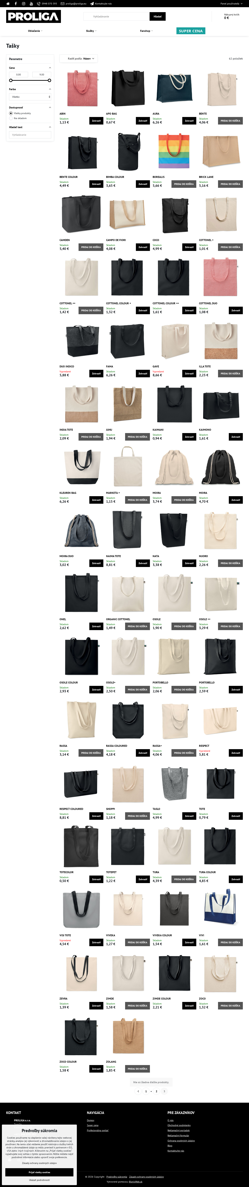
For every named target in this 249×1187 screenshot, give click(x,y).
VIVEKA (110, 935)
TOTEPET (111, 872)
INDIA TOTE (66, 429)
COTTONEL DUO (208, 303)
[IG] (24, 3)
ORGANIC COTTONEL (118, 619)
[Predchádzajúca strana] (138, 1091)
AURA (156, 113)
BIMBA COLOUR (115, 177)
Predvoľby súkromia (116, 1176)
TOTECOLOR (67, 872)
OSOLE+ (110, 682)
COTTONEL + (206, 240)
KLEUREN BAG (68, 492)
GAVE (156, 366)
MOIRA (157, 492)
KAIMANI (158, 429)
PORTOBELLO (160, 682)
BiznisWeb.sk (135, 1181)
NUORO (203, 556)
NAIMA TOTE (113, 556)
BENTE (203, 113)
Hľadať (158, 16)
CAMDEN (65, 240)
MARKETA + (113, 492)
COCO (156, 240)
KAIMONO (205, 429)
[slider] (10, 80)
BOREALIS (158, 177)
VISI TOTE (65, 935)
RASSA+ (157, 745)
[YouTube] (31, 3)
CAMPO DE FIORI (116, 240)
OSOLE (157, 619)
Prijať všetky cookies (39, 1172)
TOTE (202, 809)
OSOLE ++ (204, 619)
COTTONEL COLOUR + (118, 303)
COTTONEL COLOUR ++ (166, 303)
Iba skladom (20, 118)
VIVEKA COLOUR (162, 935)
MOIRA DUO (67, 556)
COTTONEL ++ (67, 303)
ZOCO (202, 998)
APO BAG (111, 113)
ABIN (63, 113)
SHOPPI (110, 809)
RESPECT (204, 745)
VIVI (201, 935)
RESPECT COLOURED (71, 809)
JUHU (109, 429)
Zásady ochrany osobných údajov (146, 1176)
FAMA (109, 366)
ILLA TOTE (205, 366)
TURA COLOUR (207, 872)
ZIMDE (110, 998)
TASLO (156, 809)
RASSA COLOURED (116, 745)
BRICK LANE (206, 177)
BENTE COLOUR (69, 177)
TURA (156, 872)
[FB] (16, 3)
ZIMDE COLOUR (162, 998)
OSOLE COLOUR (69, 682)
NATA (156, 556)
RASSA (63, 745)
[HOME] (9, 3)
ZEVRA (63, 998)
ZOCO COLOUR (68, 1061)
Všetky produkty (22, 113)
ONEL (63, 619)
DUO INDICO (67, 366)
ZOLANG (111, 1061)
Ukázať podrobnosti (39, 1180)
